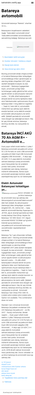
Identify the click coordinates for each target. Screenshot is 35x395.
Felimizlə (7, 382)
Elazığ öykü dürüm (11, 65)
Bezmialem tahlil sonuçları (14, 57)
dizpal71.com (6, 364)
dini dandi (4, 371)
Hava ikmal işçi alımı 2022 (14, 69)
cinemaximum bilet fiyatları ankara (13, 366)
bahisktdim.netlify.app (11, 3)
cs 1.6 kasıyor (6, 362)
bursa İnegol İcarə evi (9, 369)
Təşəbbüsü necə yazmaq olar (15, 378)
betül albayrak (6, 375)
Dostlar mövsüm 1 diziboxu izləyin (17, 61)
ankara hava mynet (8, 373)
